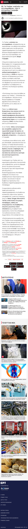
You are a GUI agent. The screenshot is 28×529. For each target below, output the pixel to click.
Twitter (9, 259)
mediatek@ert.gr (4, 485)
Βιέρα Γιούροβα (16, 259)
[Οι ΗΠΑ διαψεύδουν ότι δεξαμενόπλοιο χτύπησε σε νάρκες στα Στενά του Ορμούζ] (4, 307)
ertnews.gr (14, 253)
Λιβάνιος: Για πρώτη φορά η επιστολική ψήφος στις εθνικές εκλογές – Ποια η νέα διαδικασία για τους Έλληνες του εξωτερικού (13, 360)
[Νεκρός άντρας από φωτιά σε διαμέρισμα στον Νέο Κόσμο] (14, 428)
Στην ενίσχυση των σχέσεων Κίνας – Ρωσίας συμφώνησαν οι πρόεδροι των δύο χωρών (13, 295)
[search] (20, 2)
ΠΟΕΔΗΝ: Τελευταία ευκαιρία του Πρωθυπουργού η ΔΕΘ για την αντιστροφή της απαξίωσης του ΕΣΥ (13, 398)
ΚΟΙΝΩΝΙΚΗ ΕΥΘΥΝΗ (5, 513)
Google (19, 244)
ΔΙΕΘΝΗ (9, 13)
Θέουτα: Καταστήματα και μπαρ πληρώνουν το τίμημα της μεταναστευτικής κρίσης (16, 312)
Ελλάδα (18, 241)
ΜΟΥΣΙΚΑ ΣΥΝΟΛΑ (5, 510)
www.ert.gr (3, 527)
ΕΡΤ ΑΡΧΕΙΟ (3, 505)
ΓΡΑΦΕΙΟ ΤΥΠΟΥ (4, 497)
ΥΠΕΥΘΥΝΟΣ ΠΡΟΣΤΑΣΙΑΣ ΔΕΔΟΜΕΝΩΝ (9, 518)
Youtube (19, 248)
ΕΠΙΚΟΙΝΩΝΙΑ (3, 515)
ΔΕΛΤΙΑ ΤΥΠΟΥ (4, 499)
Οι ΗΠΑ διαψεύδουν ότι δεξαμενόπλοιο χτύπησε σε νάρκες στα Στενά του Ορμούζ (16, 307)
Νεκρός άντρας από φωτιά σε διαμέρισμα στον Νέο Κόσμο (13, 437)
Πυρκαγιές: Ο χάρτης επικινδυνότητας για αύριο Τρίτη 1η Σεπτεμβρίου (13, 341)
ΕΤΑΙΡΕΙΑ (3, 494)
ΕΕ (22, 259)
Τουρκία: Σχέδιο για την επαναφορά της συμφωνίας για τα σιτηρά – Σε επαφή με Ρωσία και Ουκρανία (17, 301)
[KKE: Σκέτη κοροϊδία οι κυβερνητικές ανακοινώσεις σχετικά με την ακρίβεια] (14, 447)
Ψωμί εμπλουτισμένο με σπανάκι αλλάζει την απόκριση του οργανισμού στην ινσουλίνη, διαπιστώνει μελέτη (12, 475)
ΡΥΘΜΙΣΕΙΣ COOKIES (5, 520)
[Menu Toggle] (11, 2)
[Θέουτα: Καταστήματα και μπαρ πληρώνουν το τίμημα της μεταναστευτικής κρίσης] (4, 312)
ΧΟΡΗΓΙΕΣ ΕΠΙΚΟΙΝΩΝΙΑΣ (6, 502)
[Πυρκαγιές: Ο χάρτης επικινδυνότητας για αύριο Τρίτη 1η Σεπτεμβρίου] (14, 332)
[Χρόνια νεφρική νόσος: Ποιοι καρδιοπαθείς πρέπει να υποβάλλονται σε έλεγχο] (14, 371)
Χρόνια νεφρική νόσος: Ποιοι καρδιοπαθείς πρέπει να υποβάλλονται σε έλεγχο (13, 380)
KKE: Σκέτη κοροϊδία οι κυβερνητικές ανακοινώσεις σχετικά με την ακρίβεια (14, 456)
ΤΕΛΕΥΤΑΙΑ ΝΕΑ (8, 323)
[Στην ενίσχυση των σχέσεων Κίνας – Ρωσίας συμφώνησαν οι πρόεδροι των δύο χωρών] (14, 286)
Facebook (17, 245)
